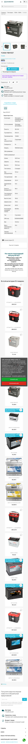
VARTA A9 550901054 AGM (14, 502)
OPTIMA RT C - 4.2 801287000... (14, 527)
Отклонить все (14, 383)
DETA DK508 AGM (14, 653)
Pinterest (17, 82)
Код (4, 112)
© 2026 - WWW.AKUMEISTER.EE (9, 742)
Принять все (14, 379)
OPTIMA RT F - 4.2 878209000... (14, 628)
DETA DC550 (14, 603)
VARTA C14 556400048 (14, 678)
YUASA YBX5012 (14, 352)
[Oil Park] (14, 684)
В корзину (12, 69)
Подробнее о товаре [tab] (10, 103)
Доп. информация (6, 376)
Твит (13, 82)
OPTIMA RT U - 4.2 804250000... (14, 302)
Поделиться (9, 82)
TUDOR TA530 (14, 578)
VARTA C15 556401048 (14, 427)
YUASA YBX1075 (14, 402)
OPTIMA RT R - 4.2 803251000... (14, 327)
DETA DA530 (14, 452)
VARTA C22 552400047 (14, 477)
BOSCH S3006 (14, 552)
